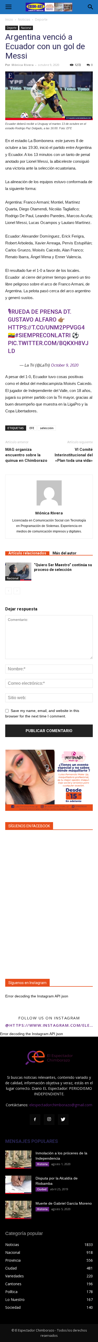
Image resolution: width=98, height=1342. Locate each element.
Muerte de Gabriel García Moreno (64, 1203)
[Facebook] (35, 1119)
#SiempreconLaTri (43, 335)
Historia (42, 1164)
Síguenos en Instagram (27, 983)
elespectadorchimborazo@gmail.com (60, 1104)
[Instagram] (49, 1119)
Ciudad (42, 1189)
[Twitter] (63, 1119)
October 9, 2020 (64, 365)
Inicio (9, 19)
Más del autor (65, 553)
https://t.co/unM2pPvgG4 (46, 327)
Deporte (41, 19)
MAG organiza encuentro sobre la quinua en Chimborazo (26, 455)
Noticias (24, 19)
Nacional (26, 28)
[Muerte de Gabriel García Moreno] (18, 1210)
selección (47, 428)
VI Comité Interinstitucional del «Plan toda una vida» (74, 455)
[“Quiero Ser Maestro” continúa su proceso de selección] (18, 572)
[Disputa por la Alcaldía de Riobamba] (18, 1185)
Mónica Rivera (22, 65)
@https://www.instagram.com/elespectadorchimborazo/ (49, 1025)
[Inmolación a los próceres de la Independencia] (18, 1159)
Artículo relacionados (27, 553)
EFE (32, 428)
